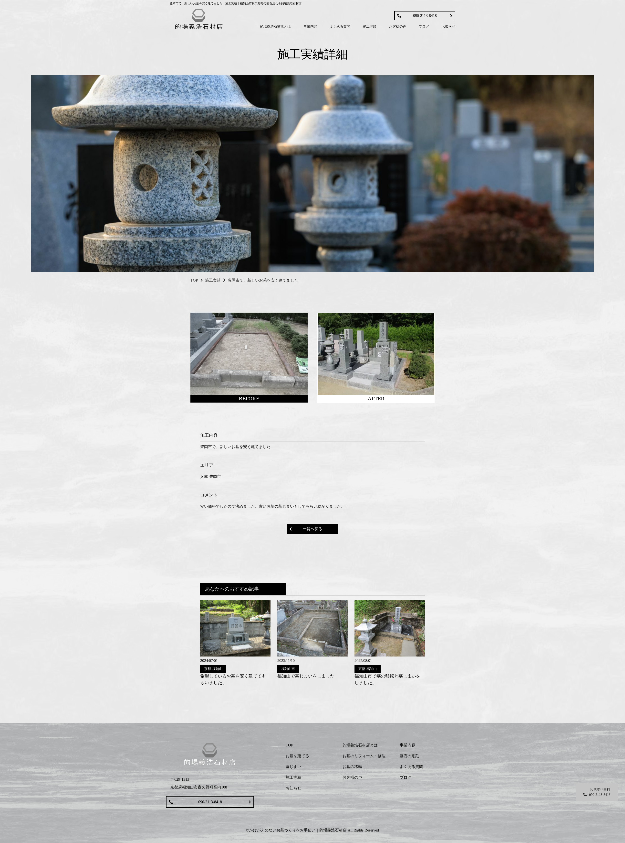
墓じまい (293, 767)
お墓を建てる (297, 756)
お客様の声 (352, 777)
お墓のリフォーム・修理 (364, 756)
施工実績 (213, 280)
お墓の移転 (352, 767)
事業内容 (407, 745)
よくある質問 (411, 767)
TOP (194, 280)
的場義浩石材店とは (360, 745)
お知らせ (293, 788)
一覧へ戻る (312, 529)
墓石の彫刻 (409, 756)
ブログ (405, 777)
